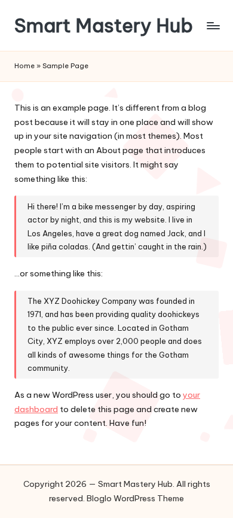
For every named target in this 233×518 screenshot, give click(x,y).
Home (24, 66)
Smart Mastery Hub (103, 25)
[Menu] (213, 25)
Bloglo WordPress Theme (135, 498)
